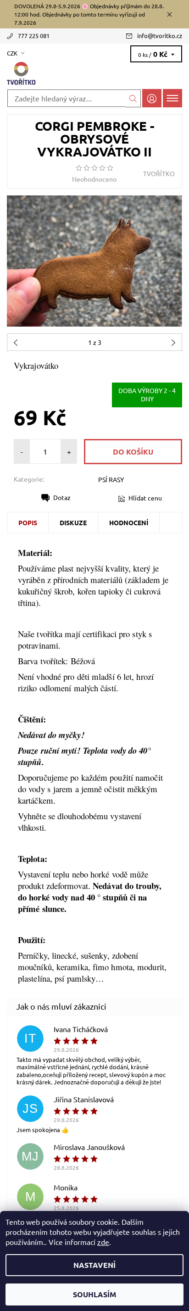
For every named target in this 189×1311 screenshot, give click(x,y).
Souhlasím (94, 1294)
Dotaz (62, 497)
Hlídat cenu (145, 498)
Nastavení (94, 1265)
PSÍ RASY (111, 479)
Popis (27, 522)
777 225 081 (34, 35)
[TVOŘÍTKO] (94, 74)
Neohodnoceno (94, 179)
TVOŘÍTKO (159, 173)
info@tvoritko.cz (159, 35)
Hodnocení (128, 522)
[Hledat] (133, 98)
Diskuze (73, 522)
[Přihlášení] (151, 98)
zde (103, 1241)
